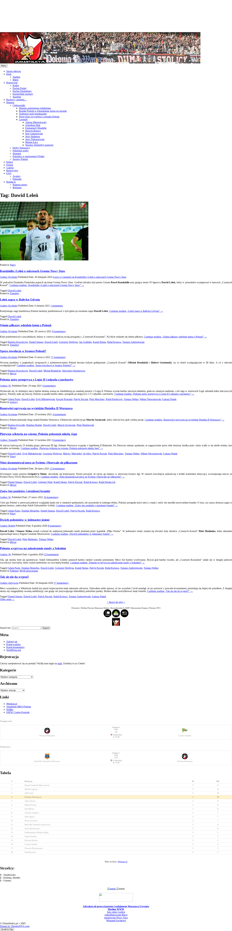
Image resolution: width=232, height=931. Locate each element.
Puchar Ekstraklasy (22, 91)
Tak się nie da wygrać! (14, 576)
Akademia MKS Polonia (18, 706)
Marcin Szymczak (66, 425)
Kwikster (9, 277)
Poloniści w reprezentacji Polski (28, 156)
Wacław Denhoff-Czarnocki (39, 145)
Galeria (10, 167)
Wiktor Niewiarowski (150, 399)
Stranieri (17, 153)
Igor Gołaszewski (34, 133)
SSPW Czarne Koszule (18, 712)
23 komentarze (57, 468)
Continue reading (46, 285)
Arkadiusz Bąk (32, 125)
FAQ (8, 173)
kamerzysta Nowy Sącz (116, 917)
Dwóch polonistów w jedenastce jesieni (24, 519)
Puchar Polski (19, 88)
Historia (10, 102)
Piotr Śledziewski (85, 425)
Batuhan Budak (34, 425)
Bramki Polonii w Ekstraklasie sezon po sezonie (43, 111)
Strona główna (13, 71)
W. (5, 385)
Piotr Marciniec (97, 399)
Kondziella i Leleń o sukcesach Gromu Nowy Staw (32, 271)
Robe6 (7, 525)
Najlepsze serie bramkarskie (33, 113)
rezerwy (14, 402)
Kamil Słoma (99, 342)
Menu (3, 66)
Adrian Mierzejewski (35, 122)
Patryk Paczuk (81, 399)
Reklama (17, 187)
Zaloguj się (11, 641)
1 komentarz (57, 305)
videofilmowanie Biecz (116, 915)
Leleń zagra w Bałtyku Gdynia (20, 299)
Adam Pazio (14, 399)
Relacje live (12, 170)
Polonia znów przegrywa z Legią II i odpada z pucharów (36, 379)
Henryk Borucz (33, 130)
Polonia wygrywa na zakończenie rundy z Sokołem (33, 548)
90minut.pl (11, 703)
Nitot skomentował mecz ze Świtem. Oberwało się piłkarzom (38, 462)
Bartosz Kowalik (16, 425)
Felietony (14, 570)
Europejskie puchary (23, 94)
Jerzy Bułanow (32, 136)
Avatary (17, 176)
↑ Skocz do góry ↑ (116, 602)
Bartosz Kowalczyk (18, 342)
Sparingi (17, 96)
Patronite (17, 179)
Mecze (13, 373)
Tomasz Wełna (131, 399)
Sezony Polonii (20, 159)
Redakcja (11, 182)
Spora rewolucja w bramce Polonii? (23, 351)
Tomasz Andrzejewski (133, 342)
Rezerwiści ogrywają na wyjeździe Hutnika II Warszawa (36, 408)
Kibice (9, 162)
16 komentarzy (51, 497)
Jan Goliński (85, 342)
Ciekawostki (19, 105)
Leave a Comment (89, 277)
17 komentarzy (58, 357)
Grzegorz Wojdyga (68, 342)
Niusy (13, 265)
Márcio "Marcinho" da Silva (77, 453)
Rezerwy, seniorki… (16, 99)
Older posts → (7, 599)
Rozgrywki (12, 82)
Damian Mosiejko (30, 510)
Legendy (23, 119)
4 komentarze (59, 414)
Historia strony (20, 184)
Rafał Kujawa (114, 342)
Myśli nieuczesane (29, 570)
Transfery (14, 293)
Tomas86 (9, 440)
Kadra (16, 85)
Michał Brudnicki (52, 370)
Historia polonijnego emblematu (35, 108)
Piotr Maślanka (29, 539)
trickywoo (9, 583)
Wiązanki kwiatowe (116, 920)
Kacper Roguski (64, 399)
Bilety (16, 79)
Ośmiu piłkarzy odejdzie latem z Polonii (25, 325)
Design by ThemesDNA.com (14, 926)
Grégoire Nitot (45, 482)
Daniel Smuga (36, 342)
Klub (8, 74)
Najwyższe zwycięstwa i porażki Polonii (39, 116)
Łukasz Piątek (169, 399)
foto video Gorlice (116, 912)
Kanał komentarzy (15, 647)
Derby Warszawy (21, 148)
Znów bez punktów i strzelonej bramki (25, 491)
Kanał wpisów (13, 644)
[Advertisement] (94, 16)
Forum (9, 165)
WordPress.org (13, 650)
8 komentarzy (59, 331)
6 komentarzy (49, 385)
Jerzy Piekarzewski (34, 139)
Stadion (16, 77)
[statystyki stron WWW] (111, 888)
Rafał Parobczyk (114, 399)
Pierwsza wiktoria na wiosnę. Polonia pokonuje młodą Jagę (38, 434)
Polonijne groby (21, 150)
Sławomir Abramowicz (73, 370)
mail (60, 663)
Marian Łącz (31, 142)
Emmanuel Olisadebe (36, 128)
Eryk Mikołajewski (45, 399)
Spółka (9, 709)
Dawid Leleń (14, 290)
